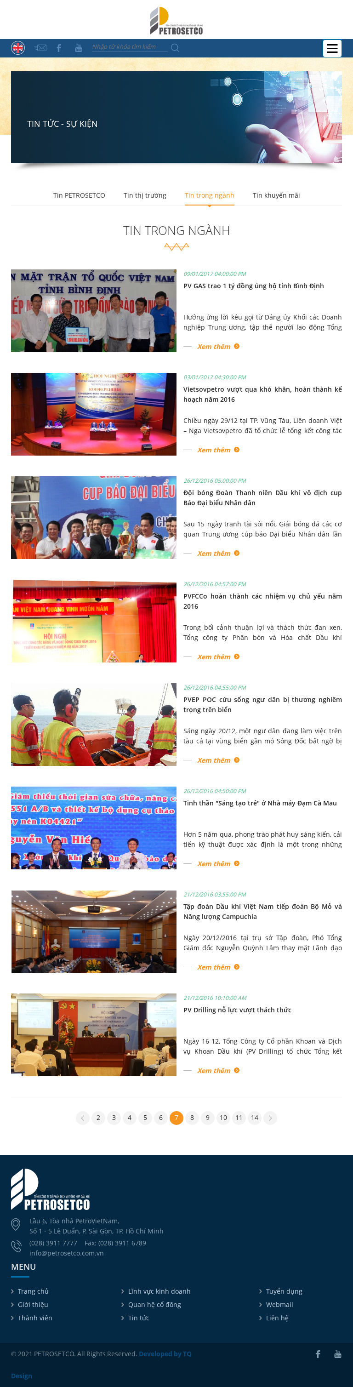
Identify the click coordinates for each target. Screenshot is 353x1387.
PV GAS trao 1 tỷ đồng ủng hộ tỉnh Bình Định (253, 285)
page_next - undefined (270, 1119)
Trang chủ (33, 1291)
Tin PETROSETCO (79, 195)
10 (223, 1117)
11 (239, 1117)
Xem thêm (213, 346)
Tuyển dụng (284, 1291)
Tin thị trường (145, 195)
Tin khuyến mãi (276, 195)
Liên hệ (277, 1317)
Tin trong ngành (209, 195)
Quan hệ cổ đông (154, 1304)
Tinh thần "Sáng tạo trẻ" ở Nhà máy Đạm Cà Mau (260, 803)
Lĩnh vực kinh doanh (159, 1291)
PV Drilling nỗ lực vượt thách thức (237, 1009)
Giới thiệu (33, 1304)
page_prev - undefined (83, 1119)
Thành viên (35, 1317)
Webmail (279, 1304)
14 (254, 1117)
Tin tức (138, 1317)
